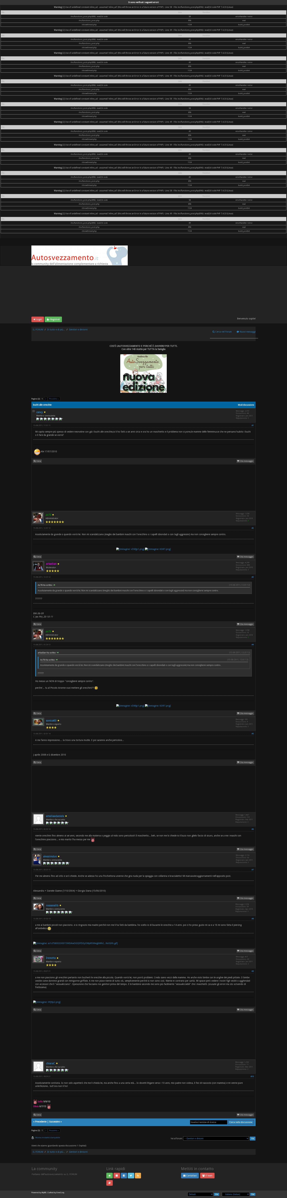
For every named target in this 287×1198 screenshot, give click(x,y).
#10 (252, 1076)
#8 (253, 919)
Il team (208, 1175)
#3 (253, 577)
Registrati (54, 319)
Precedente (41, 1121)
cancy (39, 412)
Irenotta (51, 957)
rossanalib (52, 905)
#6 (253, 829)
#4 (253, 645)
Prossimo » (54, 399)
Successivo (54, 1121)
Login (39, 319)
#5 (253, 734)
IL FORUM (38, 329)
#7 (253, 870)
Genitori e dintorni (78, 329)
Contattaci (191, 1175)
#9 (253, 971)
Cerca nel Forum (223, 331)
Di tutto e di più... (56, 329)
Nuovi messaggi (247, 331)
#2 (253, 528)
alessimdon (50, 856)
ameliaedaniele (55, 816)
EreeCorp (60, 1193)
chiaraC (50, 1063)
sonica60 (51, 720)
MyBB (44, 1193)
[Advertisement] (143, 291)
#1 (253, 425)
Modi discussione (246, 405)
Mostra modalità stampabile (47, 1138)
